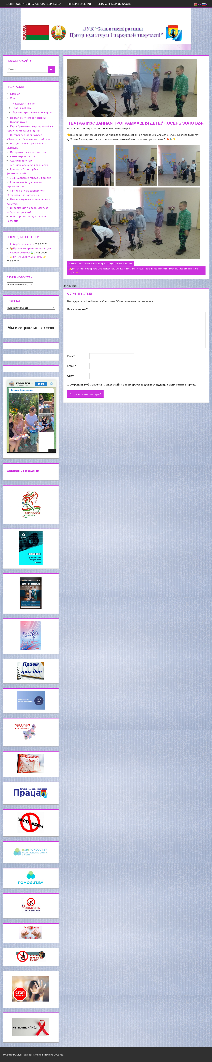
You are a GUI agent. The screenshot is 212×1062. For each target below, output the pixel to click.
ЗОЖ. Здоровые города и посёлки (30, 177)
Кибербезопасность (22, 244)
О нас (13, 98)
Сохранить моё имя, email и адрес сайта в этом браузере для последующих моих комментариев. (133, 384)
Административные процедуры (32, 112)
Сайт (70, 375)
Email (71, 366)
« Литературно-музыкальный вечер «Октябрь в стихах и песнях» (100, 263)
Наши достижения (24, 103)
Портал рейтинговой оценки (28, 117)
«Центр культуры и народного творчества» (34, 4)
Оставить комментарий (118, 128)
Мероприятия (93, 128)
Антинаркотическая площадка (29, 165)
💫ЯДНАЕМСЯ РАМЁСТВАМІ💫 (28, 256)
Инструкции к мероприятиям (28, 152)
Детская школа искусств (114, 4)
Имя (71, 356)
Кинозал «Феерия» (80, 4)
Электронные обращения (23, 470)
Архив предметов (21, 160)
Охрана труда (18, 122)
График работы (22, 108)
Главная (15, 93)
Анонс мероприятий (22, 156)
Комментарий (77, 309)
